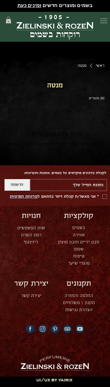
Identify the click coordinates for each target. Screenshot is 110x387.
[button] (8, 20)
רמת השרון (31, 235)
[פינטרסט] (55, 329)
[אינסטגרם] (42, 329)
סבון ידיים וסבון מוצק (78, 242)
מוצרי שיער (79, 263)
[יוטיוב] (80, 329)
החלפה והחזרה (79, 295)
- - (55, 17)
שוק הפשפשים (31, 228)
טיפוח (78, 256)
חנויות (31, 216)
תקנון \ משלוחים (79, 302)
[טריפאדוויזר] (67, 329)
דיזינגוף (31, 242)
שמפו (79, 249)
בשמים (78, 227)
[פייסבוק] (30, 329)
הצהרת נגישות (79, 309)
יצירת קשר (31, 295)
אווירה (79, 235)
